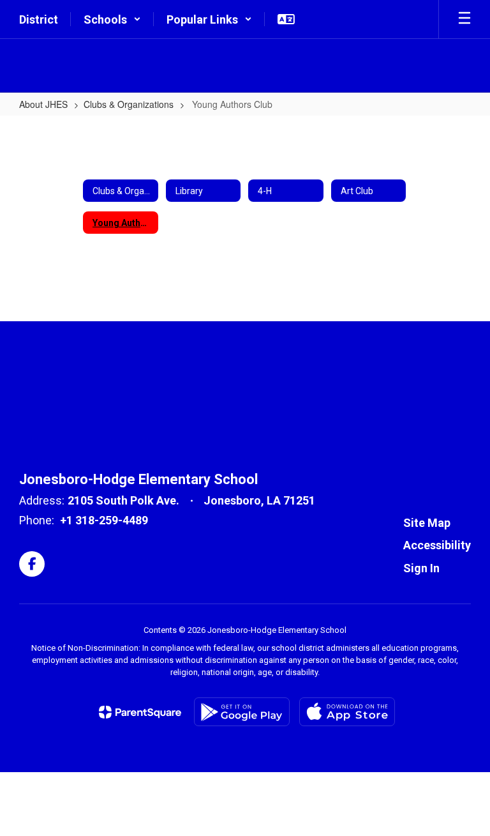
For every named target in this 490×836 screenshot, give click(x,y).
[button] (112, 19)
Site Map (426, 522)
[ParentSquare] (140, 712)
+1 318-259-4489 (104, 520)
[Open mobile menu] (464, 19)
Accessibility (437, 545)
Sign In (421, 568)
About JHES (43, 104)
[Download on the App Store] (347, 711)
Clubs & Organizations (129, 104)
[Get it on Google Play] (242, 711)
